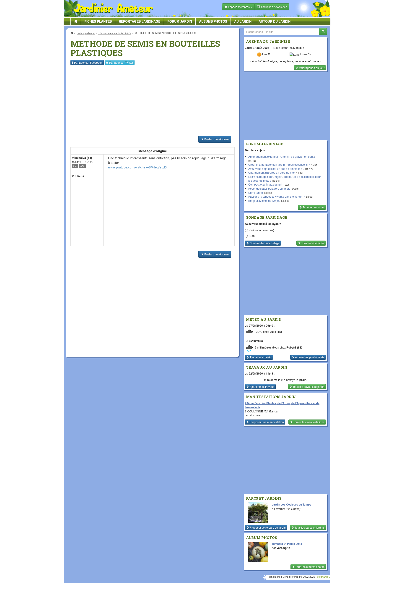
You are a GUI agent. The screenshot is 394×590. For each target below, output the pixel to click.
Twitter (121, 62)
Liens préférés (290, 576)
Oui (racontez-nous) (261, 230)
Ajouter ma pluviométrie (309, 357)
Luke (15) (276, 332)
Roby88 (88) (294, 347)
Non (252, 236)
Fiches (98, 21)
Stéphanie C (323, 576)
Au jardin (242, 21)
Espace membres (238, 7)
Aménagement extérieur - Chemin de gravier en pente (281, 156)
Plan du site (274, 576)
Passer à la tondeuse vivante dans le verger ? (276, 196)
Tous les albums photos (309, 567)
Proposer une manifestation (266, 422)
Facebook (88, 62)
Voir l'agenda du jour (311, 68)
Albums (213, 21)
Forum (179, 21)
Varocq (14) (284, 548)
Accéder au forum (313, 207)
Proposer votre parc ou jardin (267, 527)
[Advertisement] (153, 100)
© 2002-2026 (308, 576)
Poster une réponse (216, 139)
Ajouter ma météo (260, 357)
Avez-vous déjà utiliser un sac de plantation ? (276, 168)
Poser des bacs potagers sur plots (269, 188)
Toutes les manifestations (308, 422)
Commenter (264, 243)
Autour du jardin (274, 21)
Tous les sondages (312, 243)
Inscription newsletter (273, 7)
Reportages (139, 21)
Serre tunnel (256, 192)
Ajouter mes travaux (261, 386)
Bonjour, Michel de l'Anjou (264, 200)
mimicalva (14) (82, 158)
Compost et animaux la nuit (265, 184)
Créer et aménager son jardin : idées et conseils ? (279, 164)
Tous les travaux (308, 386)
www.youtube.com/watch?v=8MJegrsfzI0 (137, 167)
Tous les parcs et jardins (309, 527)
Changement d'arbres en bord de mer (271, 172)
